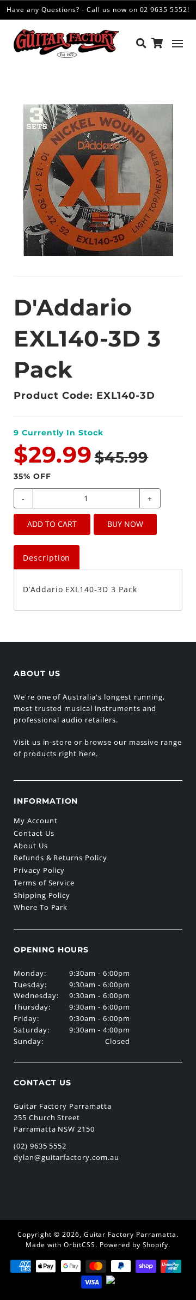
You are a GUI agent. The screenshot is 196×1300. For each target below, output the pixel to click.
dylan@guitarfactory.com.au (66, 1157)
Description (47, 557)
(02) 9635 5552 (40, 1146)
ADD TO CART (52, 524)
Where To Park (41, 907)
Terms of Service (44, 883)
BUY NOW (125, 524)
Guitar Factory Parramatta (130, 1234)
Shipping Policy (42, 895)
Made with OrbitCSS (60, 1244)
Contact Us (34, 833)
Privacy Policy (39, 870)
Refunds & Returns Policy (60, 857)
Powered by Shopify (134, 1244)
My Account (36, 820)
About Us (31, 846)
